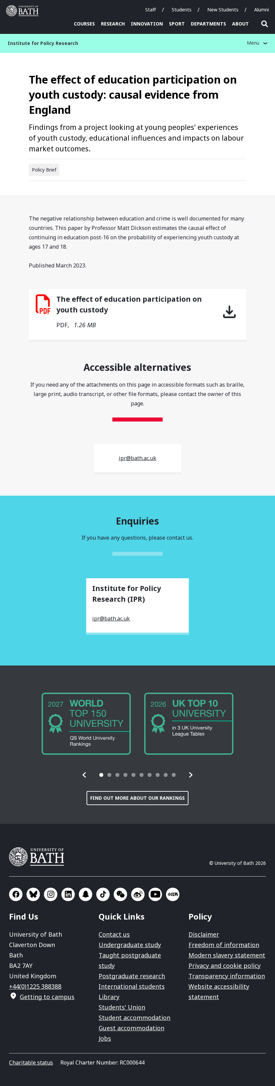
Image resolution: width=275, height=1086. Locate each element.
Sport (177, 23)
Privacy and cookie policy (224, 965)
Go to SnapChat (85, 894)
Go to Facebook (15, 894)
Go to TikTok (103, 894)
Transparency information (226, 976)
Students (181, 9)
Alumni (261, 9)
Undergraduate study (130, 945)
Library (109, 997)
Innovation (147, 23)
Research (113, 23)
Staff (150, 9)
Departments (208, 23)
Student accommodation (134, 1018)
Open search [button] (265, 24)
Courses (84, 23)
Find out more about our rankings (137, 798)
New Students (222, 9)
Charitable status (31, 1062)
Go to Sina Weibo (138, 894)
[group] (86, 724)
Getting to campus (47, 997)
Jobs (105, 1038)
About (240, 23)
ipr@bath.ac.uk (137, 458)
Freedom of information (223, 945)
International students (132, 986)
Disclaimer (203, 934)
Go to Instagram (50, 894)
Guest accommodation (131, 1028)
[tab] (101, 775)
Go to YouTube (155, 894)
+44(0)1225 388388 (35, 986)
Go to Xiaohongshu (172, 894)
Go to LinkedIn (68, 894)
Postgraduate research (132, 976)
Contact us (114, 934)
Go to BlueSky (33, 894)
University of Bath (24, 11)
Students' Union (122, 1007)
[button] (84, 775)
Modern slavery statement (226, 955)
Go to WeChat (120, 894)
